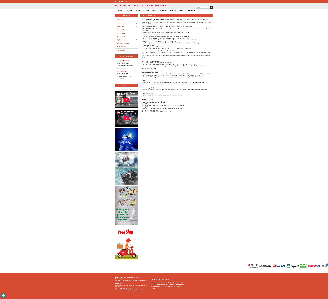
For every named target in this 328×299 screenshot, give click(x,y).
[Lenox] (302, 266)
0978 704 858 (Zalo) (124, 63)
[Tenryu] (253, 266)
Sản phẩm (126, 15)
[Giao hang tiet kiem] (126, 243)
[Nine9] (313, 266)
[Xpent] (126, 159)
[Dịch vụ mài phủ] (126, 205)
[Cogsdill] (280, 266)
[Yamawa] (267, 266)
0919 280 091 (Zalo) (124, 74)
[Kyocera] (241, 266)
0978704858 (122, 68)
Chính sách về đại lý (148, 15)
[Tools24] (126, 139)
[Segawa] (291, 266)
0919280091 (122, 78)
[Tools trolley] (126, 176)
